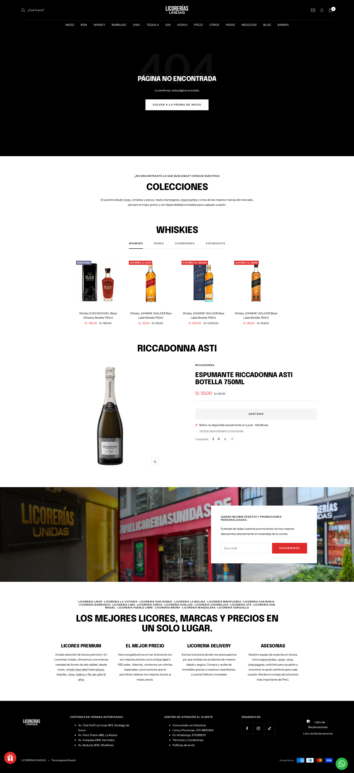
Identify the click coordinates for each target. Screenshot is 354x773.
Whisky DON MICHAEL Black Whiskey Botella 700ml (98, 315)
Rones (159, 243)
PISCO (198, 25)
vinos (71, 674)
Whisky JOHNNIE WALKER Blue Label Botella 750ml (203, 315)
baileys (80, 674)
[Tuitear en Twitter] (225, 439)
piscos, (100, 669)
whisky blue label (77, 669)
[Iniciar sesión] (322, 10)
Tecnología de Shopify (63, 760)
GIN (167, 25)
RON (84, 25)
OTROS (214, 25)
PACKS (230, 25)
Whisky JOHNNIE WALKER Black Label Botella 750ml (256, 315)
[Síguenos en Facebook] (247, 728)
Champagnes (185, 243)
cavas (281, 659)
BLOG (267, 25)
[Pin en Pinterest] (219, 439)
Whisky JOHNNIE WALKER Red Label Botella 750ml (150, 315)
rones (127, 200)
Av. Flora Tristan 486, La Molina (97, 735)
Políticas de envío (183, 745)
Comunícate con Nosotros (189, 725)
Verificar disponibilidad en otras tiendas (221, 430)
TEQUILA (152, 25)
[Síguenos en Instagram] (258, 728)
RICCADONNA (204, 365)
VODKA (182, 25)
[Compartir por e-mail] (232, 439)
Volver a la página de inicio (177, 104)
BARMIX (283, 25)
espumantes (189, 200)
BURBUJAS (119, 25)
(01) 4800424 (204, 730)
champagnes (256, 664)
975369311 (199, 735)
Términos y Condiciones (187, 740)
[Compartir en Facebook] (213, 439)
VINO (136, 25)
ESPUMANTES (215, 243)
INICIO (69, 25)
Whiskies (136, 243)
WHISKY (99, 25)
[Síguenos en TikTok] (269, 728)
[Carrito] (331, 10)
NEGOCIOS (249, 25)
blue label (162, 659)
